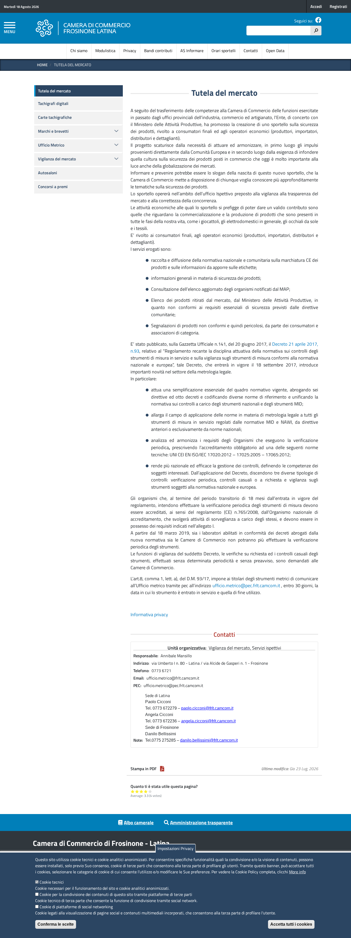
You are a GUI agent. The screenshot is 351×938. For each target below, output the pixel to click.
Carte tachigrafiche (55, 117)
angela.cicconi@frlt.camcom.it (208, 721)
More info (297, 872)
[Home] (83, 28)
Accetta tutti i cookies (291, 924)
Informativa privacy (149, 614)
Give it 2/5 (137, 791)
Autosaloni (47, 173)
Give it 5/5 (150, 791)
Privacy (129, 50)
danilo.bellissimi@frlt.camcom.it (209, 740)
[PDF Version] (162, 769)
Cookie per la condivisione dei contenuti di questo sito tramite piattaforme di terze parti (116, 894)
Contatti (251, 50)
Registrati (338, 6)
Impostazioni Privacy (175, 848)
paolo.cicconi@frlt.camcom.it (207, 708)
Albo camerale (139, 822)
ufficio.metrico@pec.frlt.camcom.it (246, 585)
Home (42, 65)
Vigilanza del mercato (57, 159)
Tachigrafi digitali (53, 103)
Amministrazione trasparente (201, 822)
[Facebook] (318, 21)
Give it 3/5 (141, 791)
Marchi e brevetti (53, 131)
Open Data (275, 50)
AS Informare (192, 50)
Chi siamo (78, 50)
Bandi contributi (158, 50)
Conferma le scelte (56, 924)
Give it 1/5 (133, 791)
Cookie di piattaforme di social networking (76, 907)
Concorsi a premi (53, 186)
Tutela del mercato (54, 91)
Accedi (316, 6)
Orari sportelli (223, 50)
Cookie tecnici (52, 882)
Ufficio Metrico (51, 145)
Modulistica (105, 50)
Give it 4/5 (146, 791)
